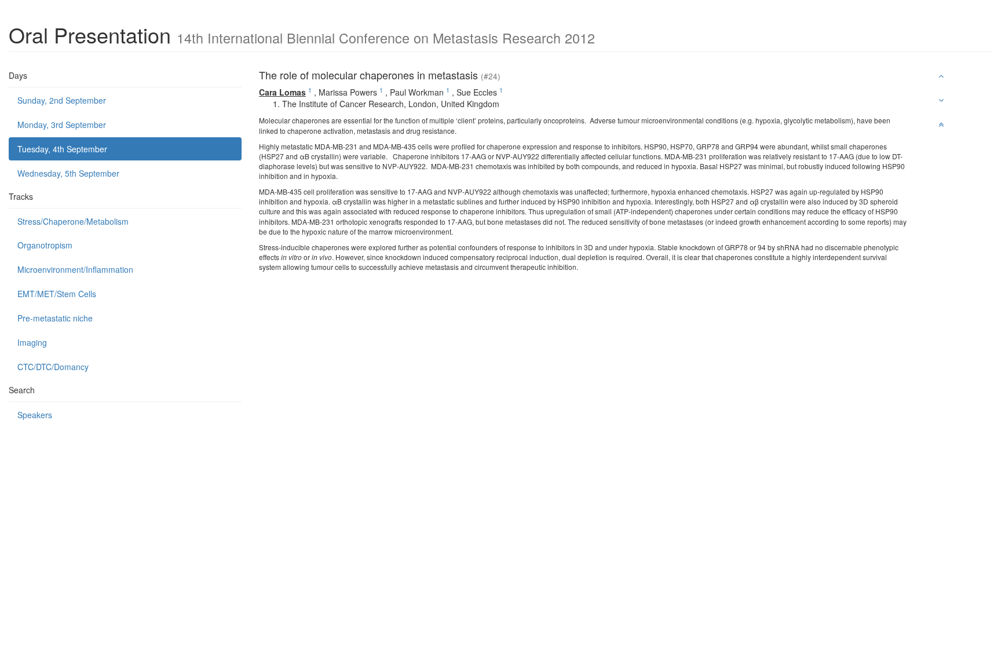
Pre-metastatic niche (55, 318)
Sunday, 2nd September (61, 100)
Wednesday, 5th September (68, 173)
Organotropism (44, 245)
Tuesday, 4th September (62, 149)
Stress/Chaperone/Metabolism (73, 221)
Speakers (34, 415)
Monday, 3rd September (61, 124)
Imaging (32, 342)
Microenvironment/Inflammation (75, 269)
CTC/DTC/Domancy (53, 366)
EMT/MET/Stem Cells (56, 293)
